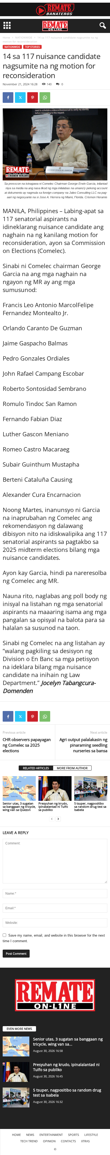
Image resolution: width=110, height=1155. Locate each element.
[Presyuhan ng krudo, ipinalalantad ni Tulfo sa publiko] (55, 788)
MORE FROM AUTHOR (72, 768)
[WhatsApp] (45, 97)
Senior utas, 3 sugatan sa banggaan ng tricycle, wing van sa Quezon (19, 806)
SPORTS (73, 1135)
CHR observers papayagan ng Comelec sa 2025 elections (27, 745)
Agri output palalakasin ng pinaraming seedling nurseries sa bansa (83, 745)
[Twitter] (20, 97)
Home (6, 37)
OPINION (49, 1141)
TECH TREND (29, 1141)
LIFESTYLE (91, 1135)
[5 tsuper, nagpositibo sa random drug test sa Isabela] (90, 788)
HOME (16, 1135)
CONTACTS (68, 1141)
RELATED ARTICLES (36, 768)
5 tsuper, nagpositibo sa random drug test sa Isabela (90, 806)
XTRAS (85, 1141)
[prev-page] (51, 819)
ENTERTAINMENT (51, 1135)
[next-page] (58, 819)
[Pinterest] (32, 97)
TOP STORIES (32, 47)
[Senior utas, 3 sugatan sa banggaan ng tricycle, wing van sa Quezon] (19, 788)
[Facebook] (8, 97)
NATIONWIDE (23, 37)
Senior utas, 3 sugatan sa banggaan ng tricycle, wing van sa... (68, 1041)
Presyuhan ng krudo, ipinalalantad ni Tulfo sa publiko (53, 806)
